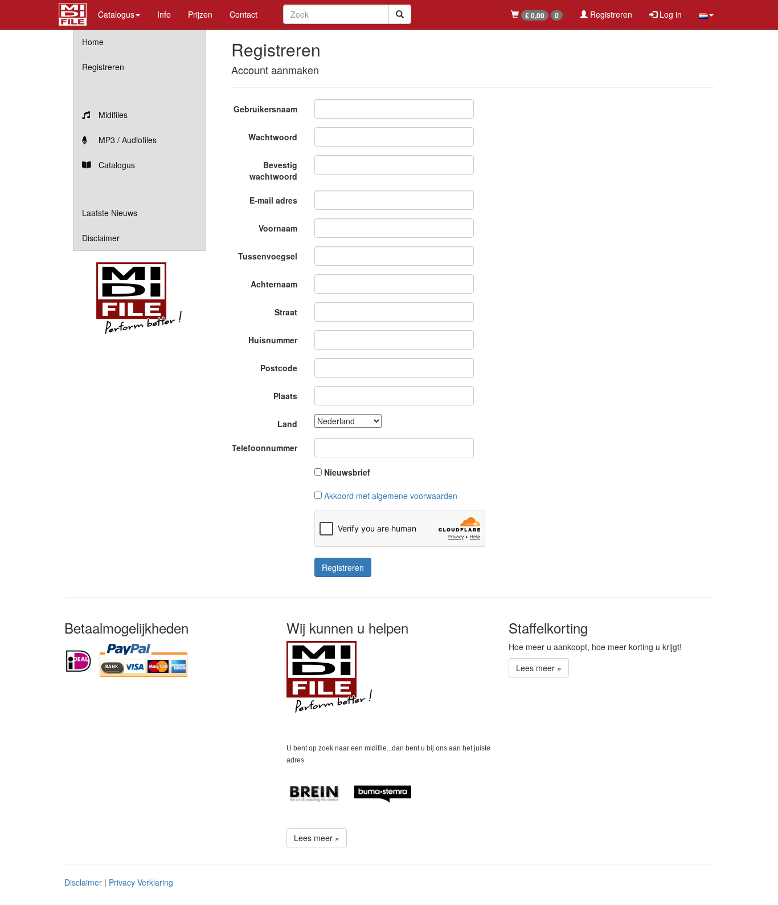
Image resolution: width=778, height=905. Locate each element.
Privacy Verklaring (141, 882)
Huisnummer (272, 340)
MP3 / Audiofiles (126, 139)
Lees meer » (316, 837)
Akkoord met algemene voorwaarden (390, 495)
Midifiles (112, 114)
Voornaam (278, 228)
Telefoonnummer (264, 447)
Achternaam (274, 284)
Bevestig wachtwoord (273, 170)
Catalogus (115, 165)
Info (164, 14)
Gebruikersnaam (265, 109)
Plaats (285, 395)
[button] (706, 14)
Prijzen (200, 14)
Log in (669, 14)
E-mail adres (273, 200)
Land (287, 423)
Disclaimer (101, 238)
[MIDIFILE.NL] (73, 12)
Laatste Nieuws (109, 212)
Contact (243, 14)
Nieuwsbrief (347, 472)
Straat (286, 312)
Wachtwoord (272, 137)
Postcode (278, 368)
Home (93, 41)
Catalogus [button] (116, 14)
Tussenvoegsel (267, 256)
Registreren (610, 14)
